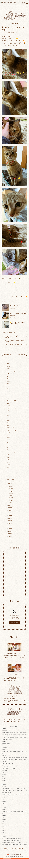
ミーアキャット (11, 390)
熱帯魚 (9, 368)
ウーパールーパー (11, 449)
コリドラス (10, 440)
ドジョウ (9, 417)
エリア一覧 (13, 848)
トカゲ (9, 420)
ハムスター (10, 413)
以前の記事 (7, 354)
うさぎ (9, 467)
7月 (11, 488)
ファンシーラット (11, 408)
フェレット (10, 405)
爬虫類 (9, 366)
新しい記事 (21, 354)
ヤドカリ (9, 381)
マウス (9, 395)
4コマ (8, 472)
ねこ (17, 32)
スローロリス (10, 427)
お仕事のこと (11, 32)
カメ (8, 442)
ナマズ (9, 415)
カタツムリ (10, 444)
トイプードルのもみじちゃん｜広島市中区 (15, 344)
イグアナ (9, 457)
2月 (11, 500)
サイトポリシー (15, 850)
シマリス (9, 435)
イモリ (9, 454)
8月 (11, 486)
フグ (8, 403)
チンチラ (9, 425)
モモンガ (9, 386)
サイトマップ (5, 849)
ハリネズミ (10, 410)
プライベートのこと (12, 400)
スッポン (9, 432)
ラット (9, 376)
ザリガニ (9, 437)
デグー (9, 422)
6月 (11, 491)
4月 (11, 495)
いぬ (8, 469)
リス (8, 373)
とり (8, 462)
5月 (11, 493)
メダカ (9, 388)
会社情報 (21, 848)
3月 (11, 497)
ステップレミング (11, 430)
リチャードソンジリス (13, 371)
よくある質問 (5, 848)
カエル (9, 447)
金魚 (8, 363)
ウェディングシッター (13, 452)
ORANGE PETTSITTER (9, 2)
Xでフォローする (14, 622)
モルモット (10, 383)
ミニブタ (9, 393)
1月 (11, 502)
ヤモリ (9, 378)
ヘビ (8, 398)
